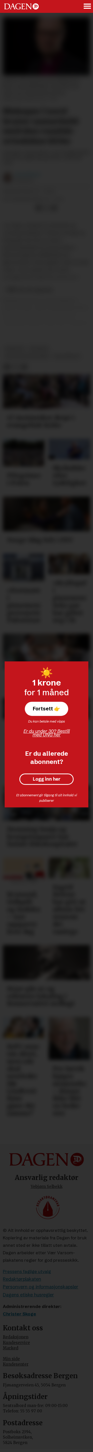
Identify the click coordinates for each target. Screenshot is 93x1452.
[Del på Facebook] (38, 208)
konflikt (14, 348)
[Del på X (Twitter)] (46, 208)
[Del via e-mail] (54, 208)
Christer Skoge (19, 1313)
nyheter (39, 348)
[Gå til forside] (21, 6)
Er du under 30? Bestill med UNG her (47, 733)
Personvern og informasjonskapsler (40, 1287)
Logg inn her (46, 779)
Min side (11, 1358)
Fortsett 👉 (46, 709)
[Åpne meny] (87, 7)
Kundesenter (15, 1364)
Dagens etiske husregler (28, 1295)
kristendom (67, 356)
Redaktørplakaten (22, 1279)
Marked (10, 1348)
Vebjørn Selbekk (47, 1186)
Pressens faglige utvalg (27, 1271)
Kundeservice (16, 1342)
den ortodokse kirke (27, 356)
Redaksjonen (15, 1336)
